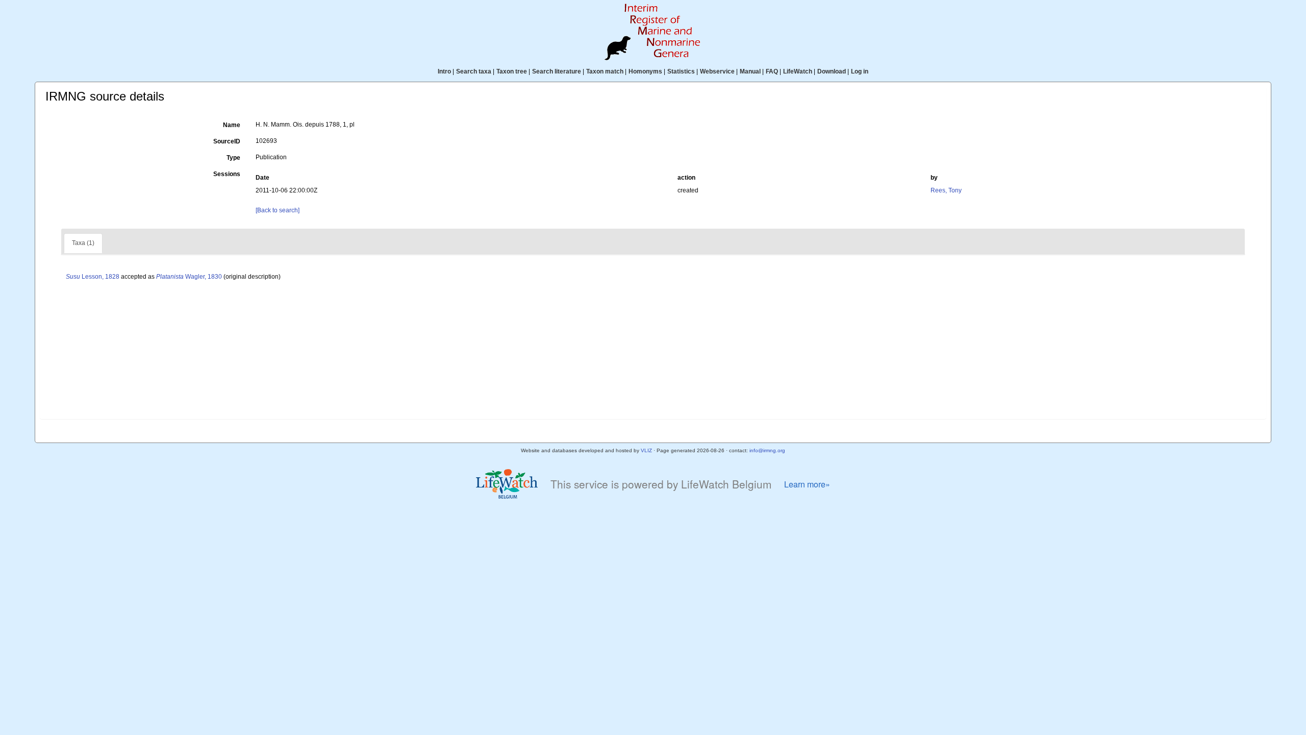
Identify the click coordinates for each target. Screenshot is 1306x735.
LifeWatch (797, 71)
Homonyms (645, 71)
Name (231, 125)
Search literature (556, 71)
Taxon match (604, 71)
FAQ (772, 71)
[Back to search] (277, 210)
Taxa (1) (83, 243)
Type (233, 157)
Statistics (681, 71)
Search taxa (473, 71)
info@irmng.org (767, 450)
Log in (859, 71)
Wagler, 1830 (189, 276)
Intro (444, 71)
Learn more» (807, 484)
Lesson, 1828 (92, 276)
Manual (750, 71)
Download (831, 71)
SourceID (226, 141)
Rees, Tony (946, 190)
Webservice (717, 71)
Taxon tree (511, 71)
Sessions (226, 174)
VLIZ (646, 450)
